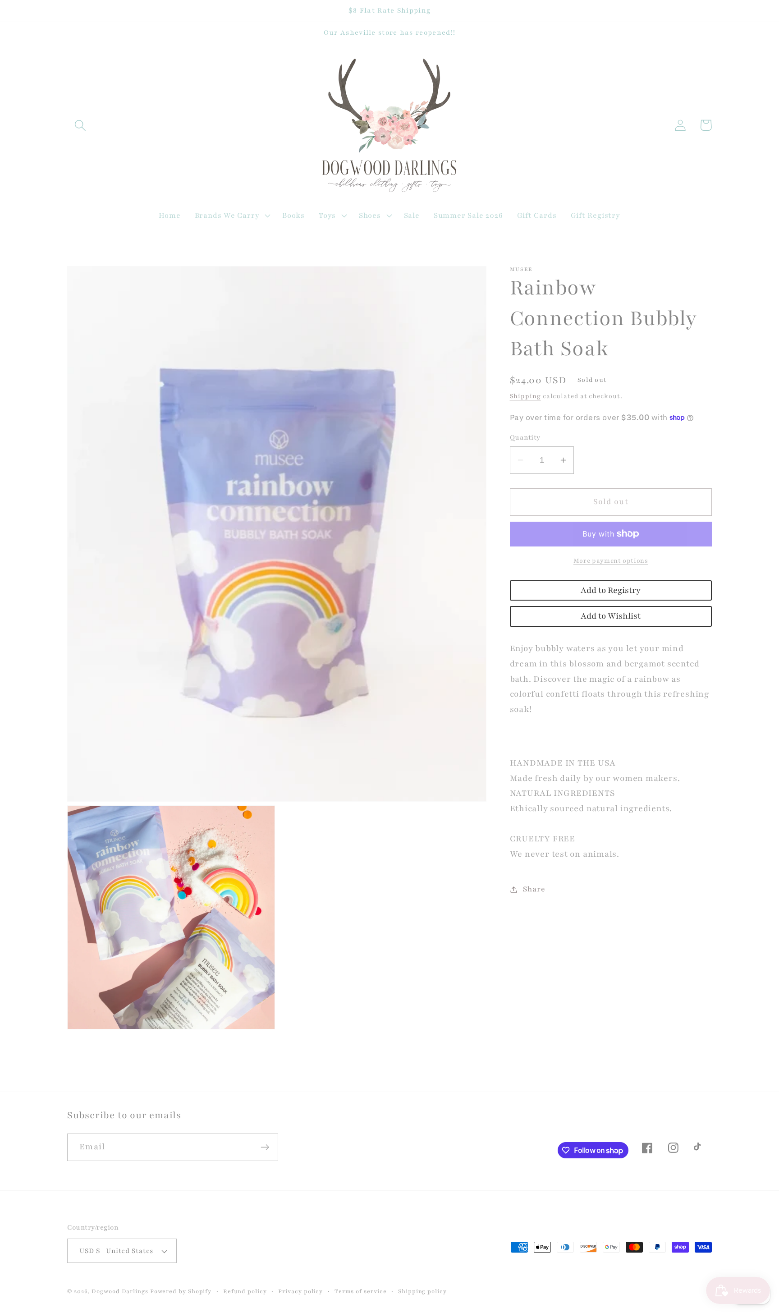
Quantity (525, 437)
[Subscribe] (265, 1147)
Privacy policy (300, 1291)
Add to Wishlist (611, 616)
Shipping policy (422, 1291)
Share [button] (534, 889)
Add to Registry (611, 590)
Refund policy (245, 1291)
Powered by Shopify (180, 1291)
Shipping (525, 396)
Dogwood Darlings (120, 1291)
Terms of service (361, 1291)
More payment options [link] (610, 560)
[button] (80, 125)
